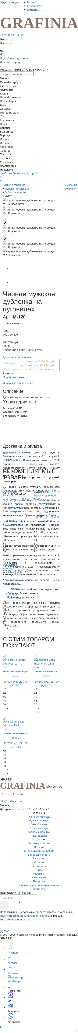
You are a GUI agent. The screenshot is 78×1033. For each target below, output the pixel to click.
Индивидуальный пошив (18, 383)
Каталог (32, 2)
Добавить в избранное (19, 460)
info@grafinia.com (11, 801)
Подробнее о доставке (14, 58)
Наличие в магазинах (16, 452)
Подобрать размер (14, 377)
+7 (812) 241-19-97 (11, 35)
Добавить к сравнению (17, 357)
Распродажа (35, 6)
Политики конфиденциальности (19, 915)
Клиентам (33, 9)
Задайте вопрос (10, 2)
